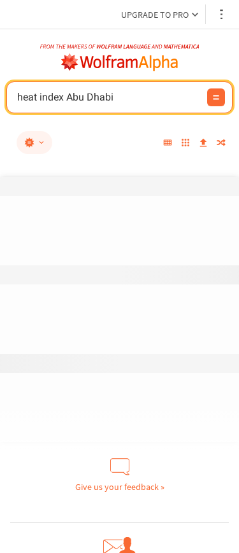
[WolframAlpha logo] (119, 62)
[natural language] (34, 142)
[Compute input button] (216, 97)
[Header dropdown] (222, 14)
